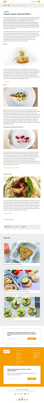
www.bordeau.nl (6, 81)
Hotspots (23, 227)
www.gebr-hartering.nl (7, 213)
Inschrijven (31, 338)
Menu (32, 1)
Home (4, 5)
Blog (8, 5)
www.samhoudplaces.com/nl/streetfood (11, 167)
